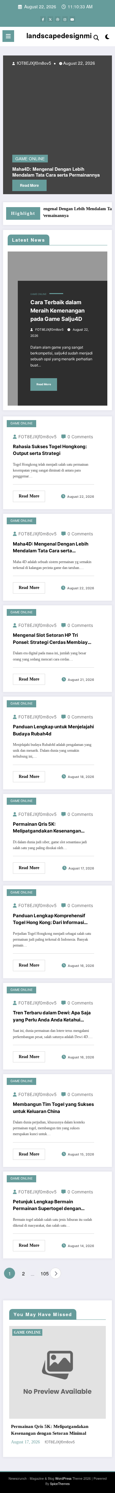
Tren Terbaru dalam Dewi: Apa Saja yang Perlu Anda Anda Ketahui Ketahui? (52, 1016)
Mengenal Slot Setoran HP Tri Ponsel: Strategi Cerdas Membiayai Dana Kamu (52, 639)
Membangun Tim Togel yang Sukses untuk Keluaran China (53, 1107)
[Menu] (8, 36)
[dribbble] (57, 19)
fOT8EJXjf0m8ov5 (49, 330)
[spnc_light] (107, 37)
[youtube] (72, 19)
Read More (43, 384)
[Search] (96, 37)
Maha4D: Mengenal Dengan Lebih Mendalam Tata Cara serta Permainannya (50, 547)
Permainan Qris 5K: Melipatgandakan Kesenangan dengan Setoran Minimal (47, 828)
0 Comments (80, 436)
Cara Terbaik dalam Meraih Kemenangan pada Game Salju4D (57, 310)
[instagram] (65, 19)
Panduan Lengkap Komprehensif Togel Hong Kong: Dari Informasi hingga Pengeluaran (49, 919)
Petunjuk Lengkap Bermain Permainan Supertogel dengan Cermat (47, 1205)
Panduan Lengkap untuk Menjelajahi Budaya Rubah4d (53, 730)
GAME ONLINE (38, 294)
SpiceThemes (60, 1483)
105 (43, 1273)
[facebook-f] (43, 19)
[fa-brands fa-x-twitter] (50, 19)
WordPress (63, 1478)
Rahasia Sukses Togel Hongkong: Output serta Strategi (50, 450)
